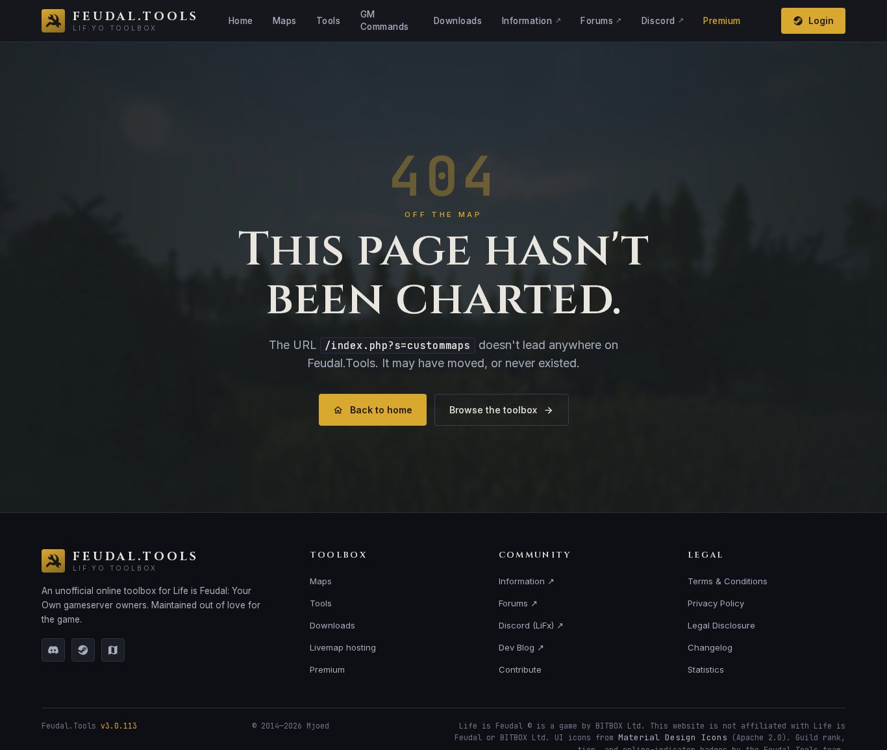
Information (532, 21)
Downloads (458, 21)
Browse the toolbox (493, 409)
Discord (663, 21)
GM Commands (384, 20)
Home (241, 21)
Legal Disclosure (721, 625)
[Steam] (83, 650)
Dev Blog (521, 647)
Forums (601, 21)
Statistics (706, 669)
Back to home (381, 409)
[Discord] (53, 650)
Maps (285, 21)
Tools (328, 21)
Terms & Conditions (728, 581)
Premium (722, 21)
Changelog (710, 647)
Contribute (520, 669)
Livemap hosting (343, 647)
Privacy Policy (716, 603)
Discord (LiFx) (531, 625)
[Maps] (113, 650)
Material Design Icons (672, 737)
